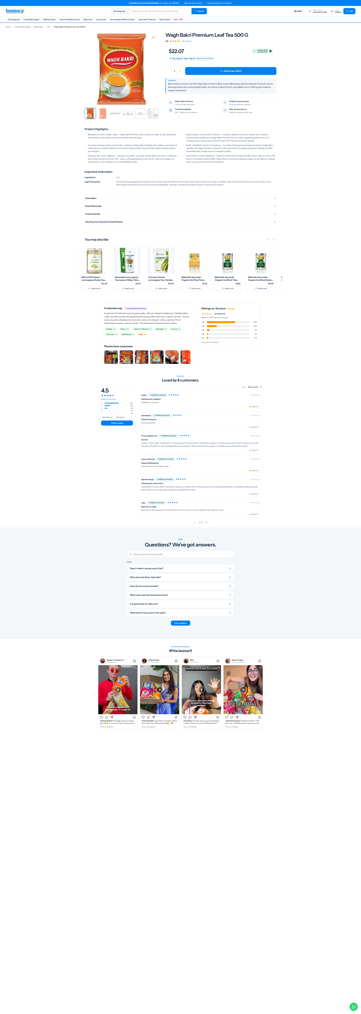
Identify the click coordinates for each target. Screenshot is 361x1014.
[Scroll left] (267, 239)
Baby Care (88, 19)
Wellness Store (49, 19)
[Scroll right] (273, 239)
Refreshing (128, 334)
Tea (48, 27)
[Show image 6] (153, 113)
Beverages (38, 27)
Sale (178, 19)
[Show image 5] (140, 113)
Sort (244, 387)
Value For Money (142, 329)
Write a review (117, 423)
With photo (120, 417)
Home (8, 27)
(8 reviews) (186, 41)
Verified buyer (108, 417)
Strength (161, 329)
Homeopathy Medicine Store (122, 19)
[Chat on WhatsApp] (354, 1007)
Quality (111, 329)
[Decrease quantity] (169, 71)
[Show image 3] (115, 113)
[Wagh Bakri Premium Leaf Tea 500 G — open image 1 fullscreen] (122, 69)
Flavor (124, 329)
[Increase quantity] (180, 71)
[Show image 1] (90, 113)
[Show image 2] (103, 113)
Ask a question (180, 623)
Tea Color (111, 334)
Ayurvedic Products (146, 19)
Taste (142, 334)
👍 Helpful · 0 (253, 407)
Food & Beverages (31, 19)
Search (201, 11)
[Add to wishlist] (153, 37)
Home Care (101, 19)
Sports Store (164, 19)
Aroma (175, 329)
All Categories (14, 19)
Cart (351, 11)
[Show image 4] (128, 113)
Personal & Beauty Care (70, 19)
